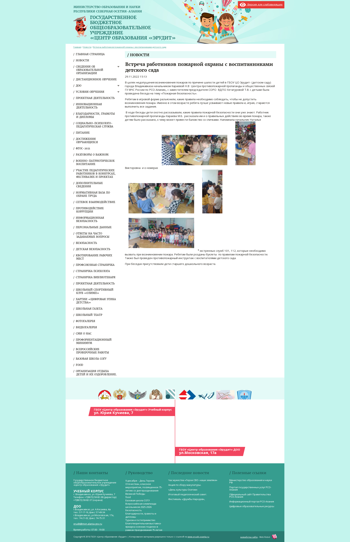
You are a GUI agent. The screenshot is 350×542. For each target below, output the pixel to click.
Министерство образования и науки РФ (250, 481)
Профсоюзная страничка (95, 265)
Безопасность (86, 243)
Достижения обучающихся (87, 140)
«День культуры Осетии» (182, 489)
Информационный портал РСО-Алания (251, 501)
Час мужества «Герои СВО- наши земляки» (192, 480)
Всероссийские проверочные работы (92, 351)
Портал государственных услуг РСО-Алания (250, 488)
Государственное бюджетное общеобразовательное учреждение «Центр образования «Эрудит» (133, 27)
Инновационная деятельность (89, 106)
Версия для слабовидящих (264, 4)
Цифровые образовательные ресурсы (251, 506)
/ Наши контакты (90, 472)
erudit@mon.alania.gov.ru (87, 523)
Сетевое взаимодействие (95, 202)
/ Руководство (139, 472)
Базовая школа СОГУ (91, 358)
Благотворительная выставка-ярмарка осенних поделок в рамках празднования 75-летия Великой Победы (143, 528)
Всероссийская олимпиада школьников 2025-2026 (140, 505)
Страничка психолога (93, 271)
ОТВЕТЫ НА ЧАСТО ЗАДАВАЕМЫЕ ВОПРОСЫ (92, 235)
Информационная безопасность (90, 219)
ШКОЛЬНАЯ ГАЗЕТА (89, 308)
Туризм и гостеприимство (140, 520)
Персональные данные (94, 227)
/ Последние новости (188, 472)
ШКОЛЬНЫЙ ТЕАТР (89, 315)
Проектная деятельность (95, 98)
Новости (82, 60)
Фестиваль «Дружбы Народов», (186, 499)
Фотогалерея (85, 321)
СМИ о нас (84, 333)
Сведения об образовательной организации (89, 70)
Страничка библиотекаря (95, 277)
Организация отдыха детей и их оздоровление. (96, 372)
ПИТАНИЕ (83, 132)
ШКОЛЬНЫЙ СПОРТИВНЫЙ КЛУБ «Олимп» (94, 291)
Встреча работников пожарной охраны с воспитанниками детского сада (129, 47)
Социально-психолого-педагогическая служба (94, 125)
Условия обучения (90, 91)
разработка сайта (249, 537)
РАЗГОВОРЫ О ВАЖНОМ (92, 154)
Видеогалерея (86, 327)
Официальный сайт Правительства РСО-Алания (250, 495)
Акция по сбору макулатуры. (184, 485)
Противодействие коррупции (90, 210)
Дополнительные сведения (89, 184)
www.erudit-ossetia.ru (198, 536)
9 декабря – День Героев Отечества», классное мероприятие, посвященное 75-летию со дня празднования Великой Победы (143, 487)
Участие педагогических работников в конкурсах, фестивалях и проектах (96, 174)
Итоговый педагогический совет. (187, 494)
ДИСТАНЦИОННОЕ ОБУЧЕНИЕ (96, 79)
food (79, 365)
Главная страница (90, 54)
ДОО (78, 85)
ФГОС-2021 (83, 148)
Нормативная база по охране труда (93, 194)
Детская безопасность (93, 249)
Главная (77, 47)
